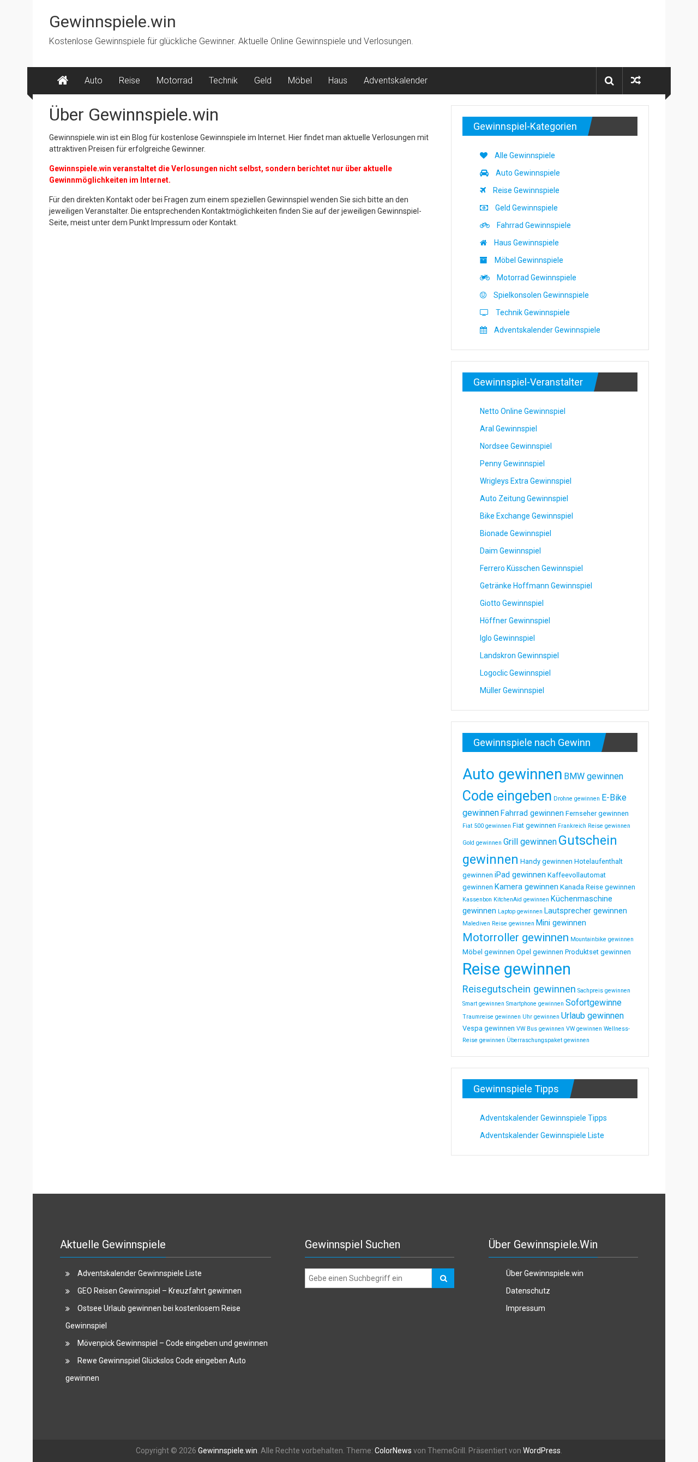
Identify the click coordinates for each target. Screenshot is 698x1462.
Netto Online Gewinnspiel (522, 411)
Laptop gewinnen (520, 911)
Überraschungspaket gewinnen (548, 1040)
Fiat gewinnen (534, 825)
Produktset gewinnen (598, 952)
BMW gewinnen (593, 776)
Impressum (525, 1308)
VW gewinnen (584, 1028)
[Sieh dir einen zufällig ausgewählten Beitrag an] (636, 80)
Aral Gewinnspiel (508, 428)
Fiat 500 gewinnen (486, 825)
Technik (223, 80)
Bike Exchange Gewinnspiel (526, 516)
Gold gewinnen (482, 842)
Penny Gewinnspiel (512, 463)
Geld (263, 80)
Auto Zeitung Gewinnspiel (524, 498)
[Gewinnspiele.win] (62, 80)
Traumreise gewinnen (491, 1016)
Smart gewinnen (483, 1003)
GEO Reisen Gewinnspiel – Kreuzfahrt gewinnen (159, 1290)
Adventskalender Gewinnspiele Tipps (543, 1118)
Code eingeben (507, 796)
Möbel (300, 80)
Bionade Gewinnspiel (515, 533)
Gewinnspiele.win (112, 21)
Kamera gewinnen (526, 887)
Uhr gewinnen (540, 1016)
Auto (94, 80)
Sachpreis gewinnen (603, 990)
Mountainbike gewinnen (602, 939)
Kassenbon (477, 899)
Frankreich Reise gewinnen (594, 825)
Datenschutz (528, 1290)
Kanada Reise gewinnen (597, 887)
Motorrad (174, 80)
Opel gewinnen (539, 952)
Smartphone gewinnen (535, 1003)
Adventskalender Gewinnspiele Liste (542, 1135)
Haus (337, 80)
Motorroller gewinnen (515, 937)
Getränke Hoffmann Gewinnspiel (536, 585)
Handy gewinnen (546, 861)
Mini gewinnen (561, 923)
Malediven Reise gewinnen (498, 923)
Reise (129, 80)
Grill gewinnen (530, 842)
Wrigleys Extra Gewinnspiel (525, 481)
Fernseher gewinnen (597, 813)
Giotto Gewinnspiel (512, 603)
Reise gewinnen (516, 969)
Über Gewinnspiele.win (544, 1273)
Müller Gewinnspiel (512, 690)
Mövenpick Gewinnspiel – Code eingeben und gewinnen (172, 1343)
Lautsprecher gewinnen (585, 911)
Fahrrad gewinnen (532, 813)
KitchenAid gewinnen (521, 899)
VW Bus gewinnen (540, 1028)
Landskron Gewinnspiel (519, 655)
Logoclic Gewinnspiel (515, 673)
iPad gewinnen (520, 875)
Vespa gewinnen (488, 1028)
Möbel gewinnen (488, 952)
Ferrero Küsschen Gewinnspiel (531, 568)
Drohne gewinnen (576, 798)
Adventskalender (396, 80)
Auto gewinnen (512, 774)
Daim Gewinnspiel (510, 550)
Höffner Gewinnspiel (515, 620)
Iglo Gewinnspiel (507, 638)
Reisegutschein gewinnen (519, 989)
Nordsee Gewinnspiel (516, 446)
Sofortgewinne (593, 1002)
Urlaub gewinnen (592, 1015)
